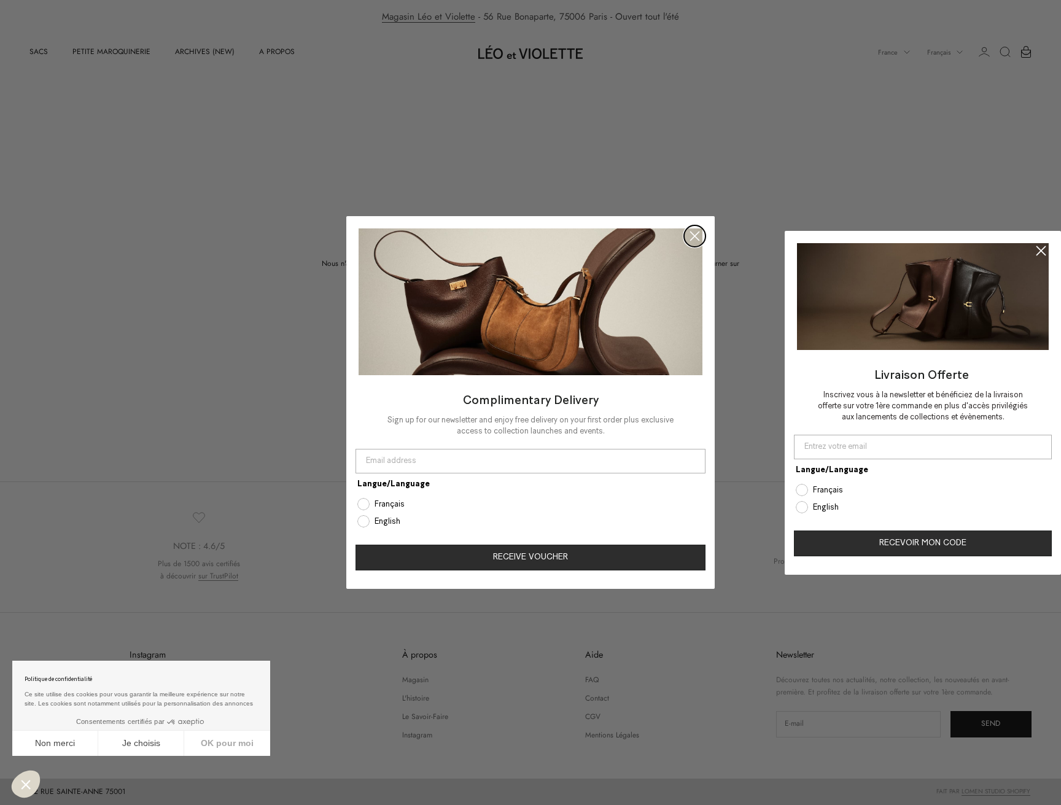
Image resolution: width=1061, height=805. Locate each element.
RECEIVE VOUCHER (530, 557)
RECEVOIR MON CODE (922, 543)
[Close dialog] (694, 236)
